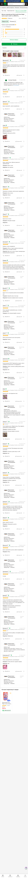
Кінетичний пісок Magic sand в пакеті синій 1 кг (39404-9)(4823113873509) (6, 703)
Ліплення (17, 7)
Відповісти (7, 75)
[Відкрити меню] (2, 4)
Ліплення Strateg (23, 7)
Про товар (4, 10)
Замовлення (10, 876)
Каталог (2, 876)
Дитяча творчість (10, 7)
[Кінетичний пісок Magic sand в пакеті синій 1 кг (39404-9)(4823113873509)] (7, 697)
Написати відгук (14, 39)
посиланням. (16, 85)
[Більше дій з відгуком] (23, 75)
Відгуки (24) (5, 21)
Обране (25, 876)
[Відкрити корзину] (26, 4)
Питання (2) (13, 21)
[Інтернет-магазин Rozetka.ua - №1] (5, 4)
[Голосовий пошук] (23, 4)
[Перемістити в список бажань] (10, 693)
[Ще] (25, 15)
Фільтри (15, 44)
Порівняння (18, 876)
